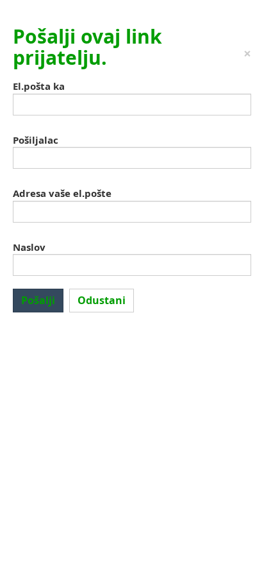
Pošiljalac (35, 139)
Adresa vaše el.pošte (62, 193)
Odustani (102, 300)
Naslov (29, 247)
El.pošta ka (39, 86)
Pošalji (38, 300)
